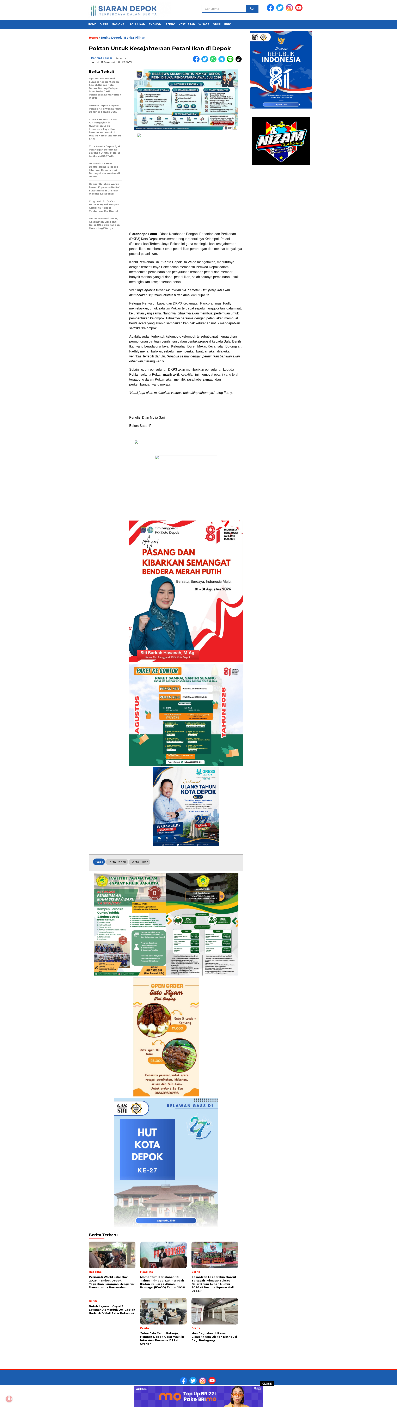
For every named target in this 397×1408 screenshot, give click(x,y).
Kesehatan (187, 24)
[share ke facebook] (197, 61)
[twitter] (280, 10)
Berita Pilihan (134, 37)
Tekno (170, 24)
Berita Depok (111, 37)
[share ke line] (231, 61)
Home (92, 24)
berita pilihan (139, 861)
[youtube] (299, 10)
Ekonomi (155, 24)
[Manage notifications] (9, 1399)
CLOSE (267, 1383)
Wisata (203, 24)
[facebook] (271, 10)
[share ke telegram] (222, 61)
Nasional (119, 24)
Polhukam (137, 24)
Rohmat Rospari (102, 58)
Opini (217, 24)
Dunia (104, 24)
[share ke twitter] (205, 61)
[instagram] (290, 10)
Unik (227, 24)
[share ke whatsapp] (214, 61)
